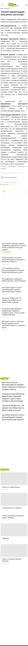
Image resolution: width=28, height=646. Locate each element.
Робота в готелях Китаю (11, 487)
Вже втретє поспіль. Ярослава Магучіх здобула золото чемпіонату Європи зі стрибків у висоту (13, 324)
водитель (5, 538)
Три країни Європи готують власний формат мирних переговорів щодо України (12, 290)
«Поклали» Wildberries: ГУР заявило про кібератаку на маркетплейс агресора (11, 300)
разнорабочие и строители (12, 508)
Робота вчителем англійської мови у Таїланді (13, 517)
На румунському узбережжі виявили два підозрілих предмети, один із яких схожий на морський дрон (13, 312)
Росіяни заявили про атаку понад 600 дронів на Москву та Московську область (13, 260)
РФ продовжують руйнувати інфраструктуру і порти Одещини (14, 280)
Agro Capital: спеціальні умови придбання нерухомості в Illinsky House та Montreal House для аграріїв (14, 247)
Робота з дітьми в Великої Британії (11, 560)
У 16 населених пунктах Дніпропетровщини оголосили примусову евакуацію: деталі (13, 270)
